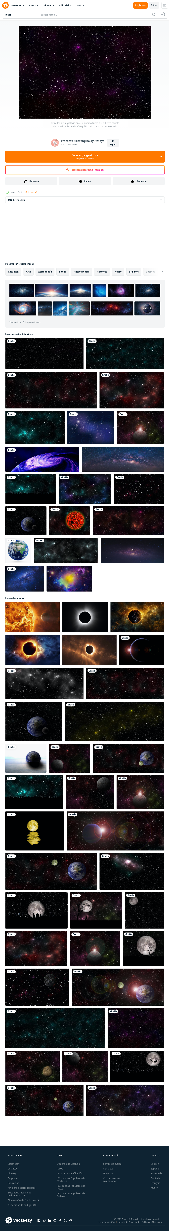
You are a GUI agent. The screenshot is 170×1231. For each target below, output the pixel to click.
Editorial (64, 5)
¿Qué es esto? (31, 192)
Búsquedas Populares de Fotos (70, 1187)
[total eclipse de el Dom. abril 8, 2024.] (85, 617)
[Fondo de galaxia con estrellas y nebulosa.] (90, 427)
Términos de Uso (104, 1221)
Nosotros (106, 1173)
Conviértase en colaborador (109, 1180)
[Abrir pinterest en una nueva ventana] (54, 1220)
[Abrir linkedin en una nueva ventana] (49, 1220)
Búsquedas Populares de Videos (70, 1195)
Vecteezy (12, 1168)
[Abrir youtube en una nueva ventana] (70, 1220)
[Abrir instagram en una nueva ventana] (44, 1220)
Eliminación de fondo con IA (23, 1200)
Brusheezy (13, 1163)
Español (153, 1168)
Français (153, 1183)
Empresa (12, 1178)
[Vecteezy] (5, 5)
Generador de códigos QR (21, 1205)
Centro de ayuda (110, 1163)
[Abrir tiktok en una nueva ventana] (60, 1220)
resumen (13, 271)
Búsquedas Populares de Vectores (70, 1180)
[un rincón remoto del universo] (69, 579)
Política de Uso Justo (149, 1221)
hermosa (102, 271)
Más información (16, 199)
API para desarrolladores (21, 1187)
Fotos (32, 5)
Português (154, 1173)
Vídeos (47, 5)
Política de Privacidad (125, 1221)
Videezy (11, 1173)
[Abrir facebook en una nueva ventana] (39, 1220)
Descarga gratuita (83, 156)
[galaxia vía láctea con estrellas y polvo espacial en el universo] (24, 579)
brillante (134, 271)
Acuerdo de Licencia (67, 1163)
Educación (13, 1183)
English (153, 1163)
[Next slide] (157, 272)
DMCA (59, 1168)
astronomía (45, 271)
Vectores (16, 5)
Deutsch (153, 1178)
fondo (62, 271)
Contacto (106, 1168)
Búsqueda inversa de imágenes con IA (19, 1194)
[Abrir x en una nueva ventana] (65, 1220)
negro (118, 271)
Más (79, 5)
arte (28, 271)
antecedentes (81, 271)
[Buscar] (151, 15)
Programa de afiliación (69, 1173)
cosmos (150, 271)
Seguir (112, 144)
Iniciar (151, 5)
